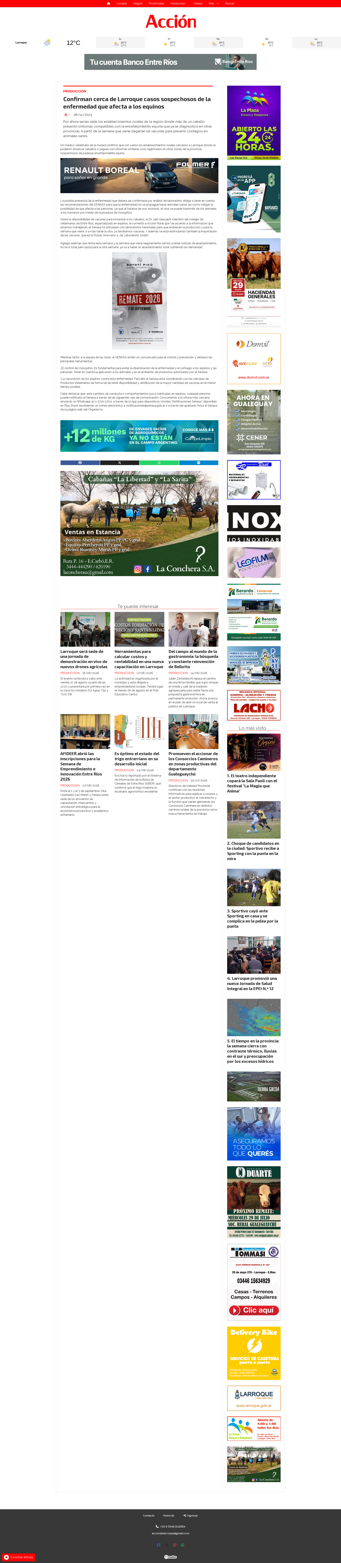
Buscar (229, 3)
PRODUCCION (74, 91)
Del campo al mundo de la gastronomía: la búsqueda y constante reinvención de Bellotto (193, 659)
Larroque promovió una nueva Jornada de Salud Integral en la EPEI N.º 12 (252, 983)
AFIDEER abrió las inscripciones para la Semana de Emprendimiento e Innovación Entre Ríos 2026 (81, 766)
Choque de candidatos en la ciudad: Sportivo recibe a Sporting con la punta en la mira (253, 851)
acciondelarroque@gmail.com (170, 1533)
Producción (177, 3)
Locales (122, 3)
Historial (168, 1515)
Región (137, 3)
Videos (197, 3)
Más (211, 3)
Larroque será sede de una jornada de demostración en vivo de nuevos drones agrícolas (83, 659)
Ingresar (192, 1515)
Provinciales (156, 3)
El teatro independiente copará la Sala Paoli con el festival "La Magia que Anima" (252, 783)
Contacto (149, 1515)
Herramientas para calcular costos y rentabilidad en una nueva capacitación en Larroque (139, 659)
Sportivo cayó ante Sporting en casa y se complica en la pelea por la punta (252, 918)
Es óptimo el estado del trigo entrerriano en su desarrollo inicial (137, 758)
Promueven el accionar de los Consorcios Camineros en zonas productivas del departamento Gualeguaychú (193, 763)
